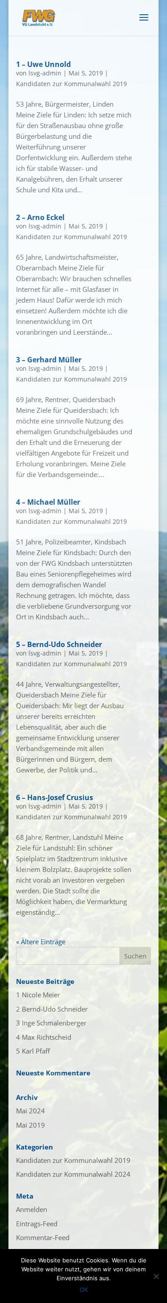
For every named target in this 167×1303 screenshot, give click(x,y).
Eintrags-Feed (36, 1223)
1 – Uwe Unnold (43, 64)
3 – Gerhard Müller (48, 360)
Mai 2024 (30, 1110)
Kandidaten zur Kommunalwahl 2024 (73, 1174)
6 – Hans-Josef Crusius (54, 797)
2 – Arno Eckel (40, 217)
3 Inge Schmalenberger (51, 1022)
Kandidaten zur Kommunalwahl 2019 (71, 83)
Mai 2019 (30, 1124)
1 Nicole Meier (38, 994)
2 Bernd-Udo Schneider (52, 1008)
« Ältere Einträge (40, 941)
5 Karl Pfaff (33, 1050)
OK (84, 1289)
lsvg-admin (45, 73)
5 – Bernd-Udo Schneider (59, 644)
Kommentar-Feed (42, 1237)
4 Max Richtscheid (43, 1037)
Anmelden (31, 1209)
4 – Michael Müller (48, 502)
